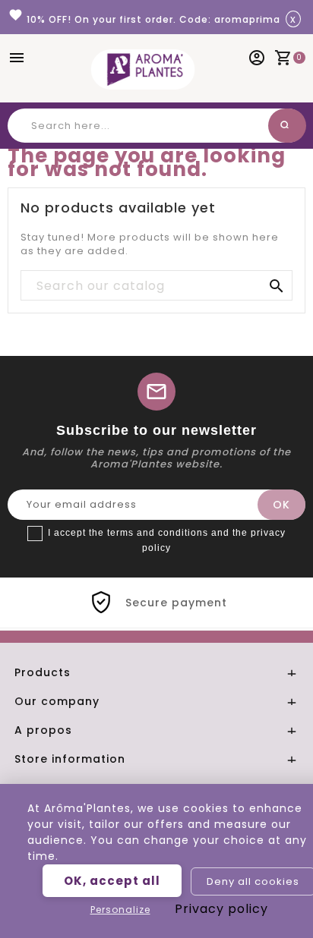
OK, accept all (112, 881)
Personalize (120, 909)
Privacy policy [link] (221, 909)
